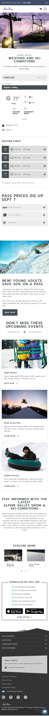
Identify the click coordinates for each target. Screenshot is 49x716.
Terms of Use (7, 680)
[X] (27, 697)
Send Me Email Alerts (16, 667)
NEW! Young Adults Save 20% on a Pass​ (22, 282)
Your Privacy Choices (14, 691)
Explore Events (11, 475)
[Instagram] (20, 697)
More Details (23, 617)
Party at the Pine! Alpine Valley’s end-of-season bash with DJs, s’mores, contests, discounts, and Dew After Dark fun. (24, 428)
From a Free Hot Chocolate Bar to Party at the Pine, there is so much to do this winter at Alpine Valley (23, 480)
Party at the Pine (12, 422)
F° (38, 78)
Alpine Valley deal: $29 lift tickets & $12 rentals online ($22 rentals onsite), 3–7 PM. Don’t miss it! (24, 377)
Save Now (11, 312)
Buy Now (27, 3)
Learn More (10, 436)
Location (6, 84)
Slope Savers (10, 372)
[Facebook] (12, 697)
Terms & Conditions (9, 676)
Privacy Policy (7, 684)
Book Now (9, 383)
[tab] (24, 207)
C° (44, 78)
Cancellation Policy (9, 687)
